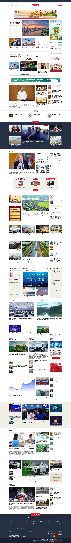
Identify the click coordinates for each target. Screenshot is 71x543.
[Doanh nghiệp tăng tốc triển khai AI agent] (56, 408)
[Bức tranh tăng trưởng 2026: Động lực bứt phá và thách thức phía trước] (35, 28)
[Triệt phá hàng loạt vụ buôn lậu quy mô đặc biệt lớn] (15, 128)
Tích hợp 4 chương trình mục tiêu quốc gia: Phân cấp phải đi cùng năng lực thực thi (57, 96)
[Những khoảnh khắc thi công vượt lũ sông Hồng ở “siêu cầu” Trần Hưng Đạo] (15, 140)
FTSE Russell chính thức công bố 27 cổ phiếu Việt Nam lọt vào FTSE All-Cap (42, 48)
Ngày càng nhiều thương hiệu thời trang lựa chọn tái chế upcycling (41, 508)
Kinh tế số (11, 300)
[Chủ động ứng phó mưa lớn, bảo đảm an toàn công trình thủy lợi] (51, 448)
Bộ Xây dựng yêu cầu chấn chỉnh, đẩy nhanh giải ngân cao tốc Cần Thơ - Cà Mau (35, 259)
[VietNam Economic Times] (35, 179)
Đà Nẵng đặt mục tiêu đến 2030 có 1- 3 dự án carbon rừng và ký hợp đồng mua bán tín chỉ (49, 319)
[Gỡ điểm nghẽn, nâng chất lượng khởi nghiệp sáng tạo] (11, 418)
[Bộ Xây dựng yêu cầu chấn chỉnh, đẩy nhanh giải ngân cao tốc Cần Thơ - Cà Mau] (35, 249)
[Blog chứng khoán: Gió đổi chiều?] (42, 169)
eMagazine (35, 270)
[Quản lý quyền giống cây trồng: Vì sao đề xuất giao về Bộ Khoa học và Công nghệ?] (42, 448)
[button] (10, 296)
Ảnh (9, 528)
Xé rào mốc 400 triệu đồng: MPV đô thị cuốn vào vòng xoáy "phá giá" (16, 473)
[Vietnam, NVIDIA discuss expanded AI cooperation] (43, 66)
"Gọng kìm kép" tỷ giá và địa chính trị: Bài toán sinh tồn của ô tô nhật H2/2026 (56, 469)
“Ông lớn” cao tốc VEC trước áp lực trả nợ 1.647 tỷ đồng (33, 212)
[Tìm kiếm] (11, 5)
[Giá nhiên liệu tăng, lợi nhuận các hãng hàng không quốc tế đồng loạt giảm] (42, 229)
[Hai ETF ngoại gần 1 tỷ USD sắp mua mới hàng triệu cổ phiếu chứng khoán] (51, 160)
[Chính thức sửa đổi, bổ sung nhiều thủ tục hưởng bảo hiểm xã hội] (51, 434)
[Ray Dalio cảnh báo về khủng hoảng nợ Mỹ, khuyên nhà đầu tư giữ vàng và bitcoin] (15, 42)
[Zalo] (56, 1)
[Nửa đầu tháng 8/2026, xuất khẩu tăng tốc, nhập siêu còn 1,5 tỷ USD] (28, 42)
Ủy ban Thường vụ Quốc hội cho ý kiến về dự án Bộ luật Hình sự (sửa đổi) (40, 105)
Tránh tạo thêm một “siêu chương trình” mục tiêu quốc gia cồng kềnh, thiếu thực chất (41, 93)
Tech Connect (12, 403)
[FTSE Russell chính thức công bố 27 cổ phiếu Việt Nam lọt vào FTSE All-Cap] (42, 42)
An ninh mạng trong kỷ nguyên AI (16, 422)
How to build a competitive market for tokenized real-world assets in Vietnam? (28, 74)
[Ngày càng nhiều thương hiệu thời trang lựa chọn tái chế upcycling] (42, 502)
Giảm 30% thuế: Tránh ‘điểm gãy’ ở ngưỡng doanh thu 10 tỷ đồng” (56, 91)
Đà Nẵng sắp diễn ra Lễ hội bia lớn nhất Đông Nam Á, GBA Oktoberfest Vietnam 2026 (58, 489)
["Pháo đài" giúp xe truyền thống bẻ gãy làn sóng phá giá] (35, 468)
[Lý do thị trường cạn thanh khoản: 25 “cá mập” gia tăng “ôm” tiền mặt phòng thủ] (51, 155)
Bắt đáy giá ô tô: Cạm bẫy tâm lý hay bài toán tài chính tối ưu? (15, 469)
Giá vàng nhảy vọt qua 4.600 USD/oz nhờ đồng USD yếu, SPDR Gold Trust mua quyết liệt (20, 395)
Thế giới (10, 46)
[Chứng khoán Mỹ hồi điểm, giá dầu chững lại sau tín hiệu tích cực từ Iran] (51, 395)
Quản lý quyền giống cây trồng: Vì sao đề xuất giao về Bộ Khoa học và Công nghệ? (42, 453)
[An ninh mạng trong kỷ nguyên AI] (11, 422)
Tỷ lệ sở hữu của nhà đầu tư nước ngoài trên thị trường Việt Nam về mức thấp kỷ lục (58, 165)
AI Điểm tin (35, 111)
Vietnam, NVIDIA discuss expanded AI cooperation (42, 72)
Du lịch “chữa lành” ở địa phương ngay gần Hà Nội (56, 145)
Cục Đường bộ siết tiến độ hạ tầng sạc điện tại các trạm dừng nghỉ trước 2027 (17, 478)
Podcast (27, 270)
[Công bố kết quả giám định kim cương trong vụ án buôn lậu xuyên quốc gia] (42, 435)
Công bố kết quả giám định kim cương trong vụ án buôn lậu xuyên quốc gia (41, 441)
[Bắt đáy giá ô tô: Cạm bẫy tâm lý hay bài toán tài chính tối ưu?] (15, 464)
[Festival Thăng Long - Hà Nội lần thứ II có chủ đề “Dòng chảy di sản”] (56, 128)
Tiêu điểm (11, 83)
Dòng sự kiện (12, 268)
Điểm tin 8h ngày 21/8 (56, 114)
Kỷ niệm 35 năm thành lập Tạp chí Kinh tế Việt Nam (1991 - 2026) (14, 279)
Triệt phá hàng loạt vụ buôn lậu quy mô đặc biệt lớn (14, 134)
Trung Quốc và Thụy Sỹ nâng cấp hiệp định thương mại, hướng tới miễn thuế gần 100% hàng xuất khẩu (15, 55)
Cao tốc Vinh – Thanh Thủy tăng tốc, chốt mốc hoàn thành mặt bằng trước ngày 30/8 (57, 260)
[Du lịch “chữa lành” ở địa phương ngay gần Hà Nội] (56, 140)
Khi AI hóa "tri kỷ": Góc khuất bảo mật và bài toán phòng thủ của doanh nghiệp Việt (35, 422)
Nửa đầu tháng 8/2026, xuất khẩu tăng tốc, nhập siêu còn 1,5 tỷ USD (28, 48)
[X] (54, 1)
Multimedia (26, 268)
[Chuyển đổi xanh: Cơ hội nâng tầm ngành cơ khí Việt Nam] (11, 362)
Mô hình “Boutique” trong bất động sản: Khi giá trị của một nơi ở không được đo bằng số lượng (58, 243)
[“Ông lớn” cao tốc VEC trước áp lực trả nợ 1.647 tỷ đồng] (35, 203)
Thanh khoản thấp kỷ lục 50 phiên (56, 281)
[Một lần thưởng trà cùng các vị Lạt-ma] (51, 494)
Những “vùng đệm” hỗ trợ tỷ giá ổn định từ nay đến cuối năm (58, 197)
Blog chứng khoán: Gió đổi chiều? (42, 173)
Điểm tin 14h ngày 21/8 (18, 114)
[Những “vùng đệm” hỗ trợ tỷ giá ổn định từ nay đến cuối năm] (51, 197)
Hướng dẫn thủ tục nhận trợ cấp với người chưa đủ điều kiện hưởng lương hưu (21, 449)
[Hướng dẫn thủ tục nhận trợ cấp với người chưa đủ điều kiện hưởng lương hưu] (22, 439)
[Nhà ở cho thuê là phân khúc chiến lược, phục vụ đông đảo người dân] (15, 256)
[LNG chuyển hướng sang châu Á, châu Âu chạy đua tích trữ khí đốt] (42, 381)
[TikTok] (59, 1)
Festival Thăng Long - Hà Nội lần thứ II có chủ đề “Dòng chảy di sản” (56, 134)
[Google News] (61, 1)
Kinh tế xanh (40, 300)
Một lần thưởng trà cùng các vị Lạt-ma (58, 493)
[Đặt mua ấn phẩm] (60, 5)
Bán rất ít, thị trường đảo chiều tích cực (56, 276)
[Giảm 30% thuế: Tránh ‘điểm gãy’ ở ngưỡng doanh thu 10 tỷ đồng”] (49, 92)
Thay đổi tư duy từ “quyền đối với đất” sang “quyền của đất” (40, 361)
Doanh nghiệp (12, 339)
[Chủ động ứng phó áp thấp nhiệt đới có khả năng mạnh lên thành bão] (51, 443)
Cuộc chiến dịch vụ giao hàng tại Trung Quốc (57, 498)
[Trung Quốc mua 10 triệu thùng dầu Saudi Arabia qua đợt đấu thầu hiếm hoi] (42, 392)
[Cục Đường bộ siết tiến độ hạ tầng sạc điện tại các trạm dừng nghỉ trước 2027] (11, 478)
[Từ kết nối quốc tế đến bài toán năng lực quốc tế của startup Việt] (15, 408)
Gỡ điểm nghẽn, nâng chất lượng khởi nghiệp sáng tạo (17, 417)
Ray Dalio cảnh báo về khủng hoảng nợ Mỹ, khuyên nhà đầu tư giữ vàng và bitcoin (15, 48)
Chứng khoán (37, 46)
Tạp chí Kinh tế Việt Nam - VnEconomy (57, 540)
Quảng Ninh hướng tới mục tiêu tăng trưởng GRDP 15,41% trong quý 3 (55, 234)
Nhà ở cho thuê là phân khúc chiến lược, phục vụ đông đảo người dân (14, 262)
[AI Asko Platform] (51, 179)
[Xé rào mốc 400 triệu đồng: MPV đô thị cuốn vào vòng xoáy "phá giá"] (11, 473)
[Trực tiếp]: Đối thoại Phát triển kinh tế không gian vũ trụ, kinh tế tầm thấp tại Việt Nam (14, 333)
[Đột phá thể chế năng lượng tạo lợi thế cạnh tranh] (35, 279)
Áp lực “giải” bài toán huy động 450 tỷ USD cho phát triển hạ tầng (15, 234)
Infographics (31, 270)
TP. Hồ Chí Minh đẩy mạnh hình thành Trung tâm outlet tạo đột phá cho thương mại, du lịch (20, 366)
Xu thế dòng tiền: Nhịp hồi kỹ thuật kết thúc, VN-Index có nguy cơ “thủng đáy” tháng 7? (58, 170)
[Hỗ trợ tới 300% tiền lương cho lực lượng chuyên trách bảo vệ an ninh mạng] (21, 309)
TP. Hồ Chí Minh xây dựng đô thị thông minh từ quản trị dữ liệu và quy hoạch (42, 55)
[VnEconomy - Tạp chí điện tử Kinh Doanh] (35, 514)
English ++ (50, 517)
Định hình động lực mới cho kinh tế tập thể (38, 353)
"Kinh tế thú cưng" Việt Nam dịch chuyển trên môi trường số (58, 503)
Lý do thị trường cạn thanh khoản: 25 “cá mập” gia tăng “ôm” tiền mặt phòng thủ (58, 155)
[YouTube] (58, 1)
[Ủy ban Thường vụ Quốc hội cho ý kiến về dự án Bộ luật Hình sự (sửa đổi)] (41, 100)
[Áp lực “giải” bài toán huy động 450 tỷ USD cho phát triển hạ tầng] (15, 229)
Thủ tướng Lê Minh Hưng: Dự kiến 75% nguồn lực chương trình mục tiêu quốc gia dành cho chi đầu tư (57, 102)
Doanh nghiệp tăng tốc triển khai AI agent (55, 413)
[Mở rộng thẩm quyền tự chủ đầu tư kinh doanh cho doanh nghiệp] (35, 132)
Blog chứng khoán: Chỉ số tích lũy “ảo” (56, 272)
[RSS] (54, 536)
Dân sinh (11, 430)
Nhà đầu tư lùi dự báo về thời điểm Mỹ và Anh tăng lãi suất (28, 55)
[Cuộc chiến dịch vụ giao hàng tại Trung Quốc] (51, 499)
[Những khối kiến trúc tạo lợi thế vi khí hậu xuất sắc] (42, 490)
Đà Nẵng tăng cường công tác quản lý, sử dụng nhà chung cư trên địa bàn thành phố (58, 255)
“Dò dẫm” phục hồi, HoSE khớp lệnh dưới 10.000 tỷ (56, 285)
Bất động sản (12, 240)
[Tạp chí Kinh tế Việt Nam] (20, 179)
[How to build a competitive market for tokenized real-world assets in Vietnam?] (28, 66)
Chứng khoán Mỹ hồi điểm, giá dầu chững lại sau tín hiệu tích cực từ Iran (57, 396)
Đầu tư (10, 224)
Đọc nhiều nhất (54, 268)
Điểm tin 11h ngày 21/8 (37, 114)
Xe (32, 517)
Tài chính (23, 46)
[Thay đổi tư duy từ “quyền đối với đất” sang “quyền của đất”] (31, 362)
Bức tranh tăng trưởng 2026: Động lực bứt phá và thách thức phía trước (15, 24)
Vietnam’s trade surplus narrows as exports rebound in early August (14, 72)
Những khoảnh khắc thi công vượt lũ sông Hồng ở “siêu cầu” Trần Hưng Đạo (15, 145)
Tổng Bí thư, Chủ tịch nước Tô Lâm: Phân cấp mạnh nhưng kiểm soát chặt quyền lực (21, 102)
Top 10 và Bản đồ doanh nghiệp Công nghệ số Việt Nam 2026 (55, 350)
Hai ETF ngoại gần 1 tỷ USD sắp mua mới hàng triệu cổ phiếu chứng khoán (57, 160)
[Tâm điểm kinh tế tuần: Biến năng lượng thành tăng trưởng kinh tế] (29, 291)
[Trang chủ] (11, 8)
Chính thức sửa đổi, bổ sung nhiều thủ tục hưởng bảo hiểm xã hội (58, 433)
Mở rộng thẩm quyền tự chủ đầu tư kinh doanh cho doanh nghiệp (34, 142)
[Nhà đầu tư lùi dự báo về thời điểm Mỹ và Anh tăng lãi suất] (51, 202)
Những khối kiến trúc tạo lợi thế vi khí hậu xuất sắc (42, 496)
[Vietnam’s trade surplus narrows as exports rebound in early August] (14, 65)
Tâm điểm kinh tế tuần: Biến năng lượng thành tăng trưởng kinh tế (29, 296)
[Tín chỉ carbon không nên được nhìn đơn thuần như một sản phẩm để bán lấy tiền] (43, 329)
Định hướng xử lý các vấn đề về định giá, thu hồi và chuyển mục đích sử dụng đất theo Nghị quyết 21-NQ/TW (58, 249)
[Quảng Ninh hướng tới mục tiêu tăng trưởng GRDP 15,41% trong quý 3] (56, 229)
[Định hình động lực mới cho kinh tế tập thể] (38, 346)
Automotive (11, 458)
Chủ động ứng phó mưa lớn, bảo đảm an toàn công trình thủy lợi (58, 448)
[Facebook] (52, 1)
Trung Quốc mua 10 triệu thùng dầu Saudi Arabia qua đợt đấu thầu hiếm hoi (42, 398)
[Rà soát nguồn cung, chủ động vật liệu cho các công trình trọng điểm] (15, 245)
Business (11, 69)
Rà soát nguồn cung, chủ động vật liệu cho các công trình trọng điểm (14, 250)
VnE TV (24, 270)
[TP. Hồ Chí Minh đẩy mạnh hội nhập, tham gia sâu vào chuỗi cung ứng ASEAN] (28, 229)
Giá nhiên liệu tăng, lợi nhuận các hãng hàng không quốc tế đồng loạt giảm (42, 234)
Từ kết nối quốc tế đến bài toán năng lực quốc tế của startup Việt (15, 413)
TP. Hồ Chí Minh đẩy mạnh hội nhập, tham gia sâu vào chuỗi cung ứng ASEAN (28, 234)
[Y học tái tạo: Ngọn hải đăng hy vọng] (42, 291)
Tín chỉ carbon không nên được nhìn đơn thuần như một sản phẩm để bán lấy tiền (43, 334)
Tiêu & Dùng (12, 485)
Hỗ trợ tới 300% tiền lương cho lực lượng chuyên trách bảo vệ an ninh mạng (21, 319)
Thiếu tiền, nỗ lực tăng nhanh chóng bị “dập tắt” (56, 290)
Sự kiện (51, 339)
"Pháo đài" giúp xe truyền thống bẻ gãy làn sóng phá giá (33, 476)
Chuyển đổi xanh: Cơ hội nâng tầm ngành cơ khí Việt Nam (20, 361)
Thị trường (31, 339)
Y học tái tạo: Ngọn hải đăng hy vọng (41, 296)
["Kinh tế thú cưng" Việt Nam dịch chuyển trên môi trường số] (51, 504)
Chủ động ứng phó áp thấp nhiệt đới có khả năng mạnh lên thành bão (58, 443)
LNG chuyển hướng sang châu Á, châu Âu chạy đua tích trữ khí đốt (41, 386)
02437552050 (31, 534)
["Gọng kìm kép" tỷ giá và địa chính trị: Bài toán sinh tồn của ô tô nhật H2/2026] (56, 464)
